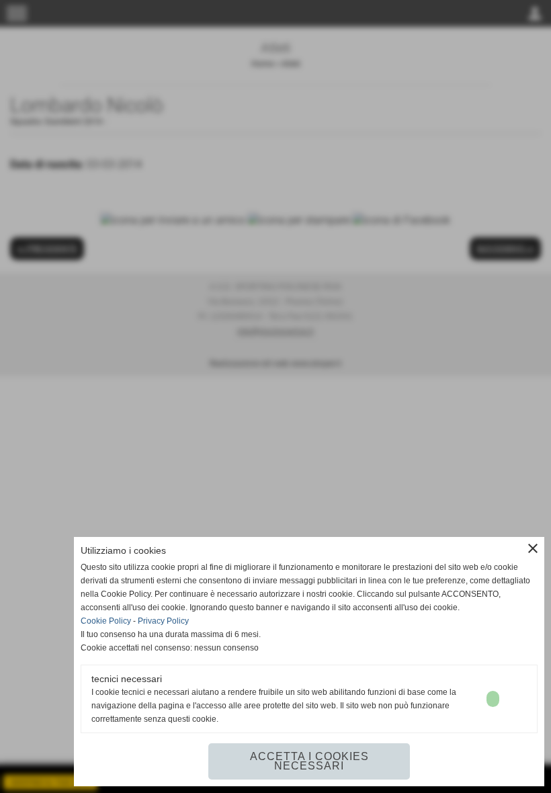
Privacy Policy (163, 621)
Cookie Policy (106, 621)
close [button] (533, 548)
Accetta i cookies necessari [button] (309, 761)
